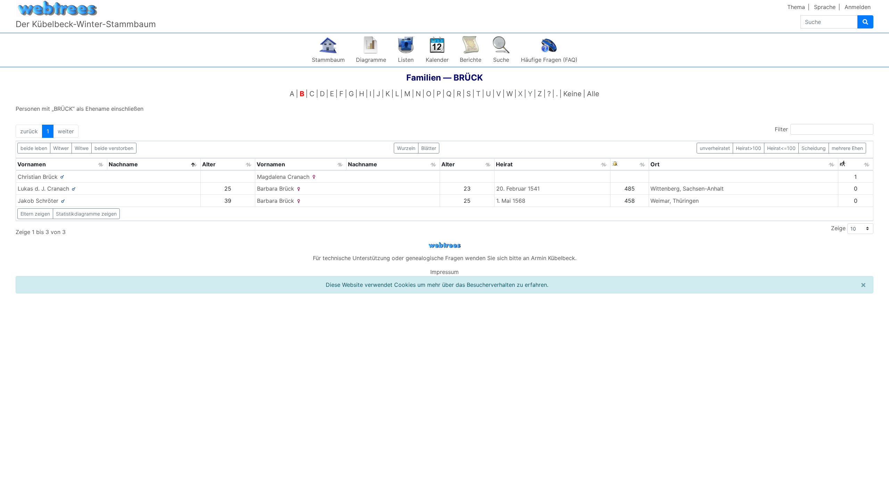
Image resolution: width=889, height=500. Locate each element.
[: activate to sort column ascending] (629, 164)
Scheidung (813, 148)
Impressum (444, 271)
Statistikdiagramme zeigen (86, 214)
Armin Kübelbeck (553, 258)
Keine (572, 94)
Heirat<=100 (781, 148)
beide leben (33, 148)
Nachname (123, 164)
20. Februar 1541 (518, 188)
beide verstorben (113, 148)
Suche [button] (501, 59)
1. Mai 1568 (510, 200)
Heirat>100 (748, 148)
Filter (781, 129)
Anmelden (858, 6)
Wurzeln (406, 148)
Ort (654, 164)
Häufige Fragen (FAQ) (549, 59)
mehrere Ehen (847, 148)
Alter (209, 164)
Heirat (504, 164)
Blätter (428, 148)
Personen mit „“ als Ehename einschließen (79, 108)
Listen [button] (406, 59)
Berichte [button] (470, 59)
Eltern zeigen (35, 214)
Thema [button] (796, 6)
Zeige (839, 227)
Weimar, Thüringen (674, 200)
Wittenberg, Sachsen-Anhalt (687, 188)
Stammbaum (328, 59)
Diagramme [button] (371, 59)
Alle (593, 94)
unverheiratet (715, 148)
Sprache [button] (825, 6)
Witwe (82, 148)
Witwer (61, 148)
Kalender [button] (437, 59)
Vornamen (31, 164)
